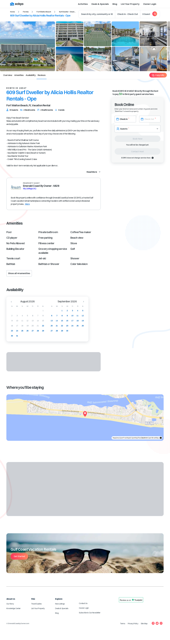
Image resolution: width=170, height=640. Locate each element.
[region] (85, 417)
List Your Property (130, 4)
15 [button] (43, 320)
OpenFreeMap (124, 438)
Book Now (137, 138)
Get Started (19, 556)
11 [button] (22, 320)
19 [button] (27, 326)
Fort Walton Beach (44, 12)
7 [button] (37, 315)
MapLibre (116, 438)
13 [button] (33, 320)
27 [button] (33, 331)
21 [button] (38, 326)
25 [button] (22, 331)
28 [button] (38, 331)
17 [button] (17, 326)
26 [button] (27, 331)
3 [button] (17, 315)
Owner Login (149, 4)
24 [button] (17, 331)
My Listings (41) (29, 188)
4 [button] (22, 315)
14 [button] (38, 320)
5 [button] (27, 315)
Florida (26, 12)
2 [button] (11, 315)
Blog (114, 4)
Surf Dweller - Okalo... (67, 12)
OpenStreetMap (153, 438)
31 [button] (17, 336)
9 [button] (11, 320)
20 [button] (33, 326)
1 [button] (42, 310)
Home (12, 12)
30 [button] (12, 336)
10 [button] (17, 320)
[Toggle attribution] (160, 437)
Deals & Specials (100, 4)
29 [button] (43, 331)
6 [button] (32, 315)
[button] (10, 301)
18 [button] (22, 326)
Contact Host (137, 151)
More (27, 204)
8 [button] (42, 315)
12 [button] (27, 320)
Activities (83, 4)
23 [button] (12, 331)
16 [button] (12, 326)
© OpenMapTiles (135, 438)
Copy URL (159, 75)
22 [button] (43, 326)
